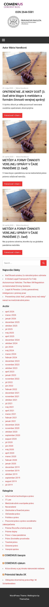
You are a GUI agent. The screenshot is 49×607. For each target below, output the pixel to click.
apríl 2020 (9, 453)
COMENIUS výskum (15, 563)
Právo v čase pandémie (15, 535)
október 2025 (11, 326)
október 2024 (11, 343)
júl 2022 (9, 382)
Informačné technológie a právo (19, 496)
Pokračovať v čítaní (11, 115)
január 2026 (10, 318)
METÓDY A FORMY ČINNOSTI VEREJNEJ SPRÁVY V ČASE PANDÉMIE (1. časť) (21, 232)
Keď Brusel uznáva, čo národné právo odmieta (25, 275)
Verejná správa (12, 549)
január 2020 (10, 463)
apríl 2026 (9, 311)
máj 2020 (9, 449)
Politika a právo (12, 517)
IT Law (8, 500)
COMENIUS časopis (15, 555)
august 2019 (11, 481)
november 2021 (12, 396)
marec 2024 (10, 354)
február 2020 (11, 460)
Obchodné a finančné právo (17, 510)
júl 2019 (9, 485)
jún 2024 (9, 347)
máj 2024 (9, 350)
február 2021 (11, 417)
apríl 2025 (9, 336)
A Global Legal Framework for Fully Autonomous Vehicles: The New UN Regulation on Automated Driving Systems (23, 282)
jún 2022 (9, 386)
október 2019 (11, 474)
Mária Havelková (22, 88)
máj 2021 (9, 407)
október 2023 (11, 368)
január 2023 (10, 375)
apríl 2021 (9, 410)
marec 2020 (10, 456)
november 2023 (12, 364)
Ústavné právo (11, 545)
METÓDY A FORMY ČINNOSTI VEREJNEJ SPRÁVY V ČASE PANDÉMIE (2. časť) (21, 164)
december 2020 (12, 425)
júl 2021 (9, 403)
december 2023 (12, 361)
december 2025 (12, 322)
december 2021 (12, 393)
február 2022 (11, 389)
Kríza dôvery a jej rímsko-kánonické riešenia (24, 568)
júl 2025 (9, 329)
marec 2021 (10, 414)
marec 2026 (10, 315)
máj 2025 (9, 333)
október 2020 (11, 432)
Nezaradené (10, 507)
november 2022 (12, 379)
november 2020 (12, 428)
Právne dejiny (11, 531)
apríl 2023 (9, 371)
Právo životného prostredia (17, 538)
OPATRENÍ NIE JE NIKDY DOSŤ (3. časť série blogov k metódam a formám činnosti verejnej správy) (23, 95)
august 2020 (11, 439)
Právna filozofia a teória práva (18, 528)
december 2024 (12, 340)
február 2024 (11, 357)
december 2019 (12, 467)
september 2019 (12, 478)
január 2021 (10, 421)
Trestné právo (11, 542)
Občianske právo (12, 514)
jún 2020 (9, 446)
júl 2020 (9, 442)
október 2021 (11, 400)
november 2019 (12, 470)
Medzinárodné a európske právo (19, 503)
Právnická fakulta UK (15, 574)
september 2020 (12, 435)
